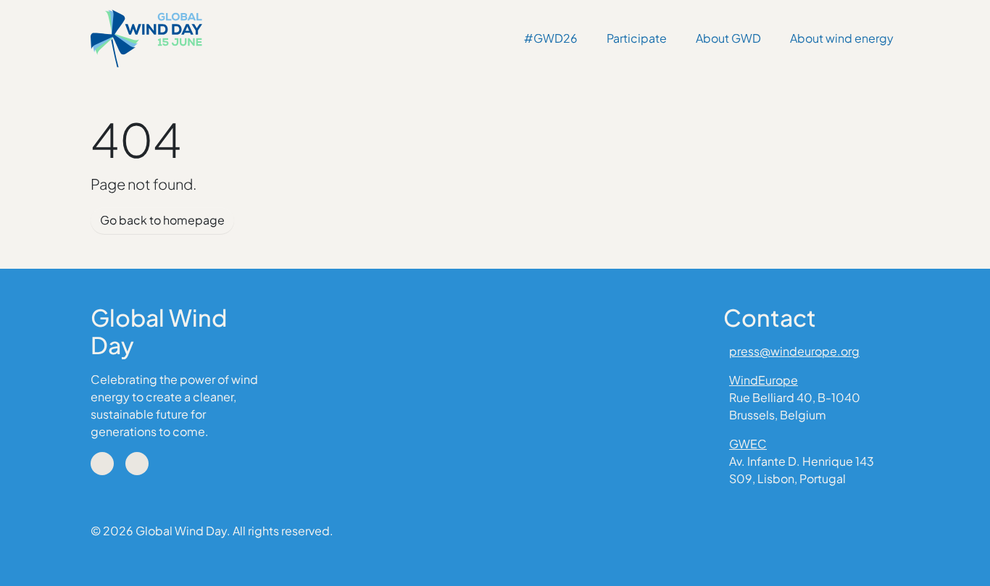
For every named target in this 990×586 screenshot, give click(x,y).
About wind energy (842, 38)
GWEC (748, 443)
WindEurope (763, 380)
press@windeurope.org (794, 351)
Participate (637, 38)
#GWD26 (551, 38)
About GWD (728, 38)
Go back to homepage (162, 219)
